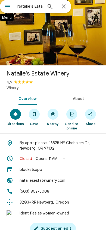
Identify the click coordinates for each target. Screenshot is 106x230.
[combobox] (29, 6)
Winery (12, 87)
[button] (53, 158)
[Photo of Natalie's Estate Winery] (53, 32)
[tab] (26, 98)
